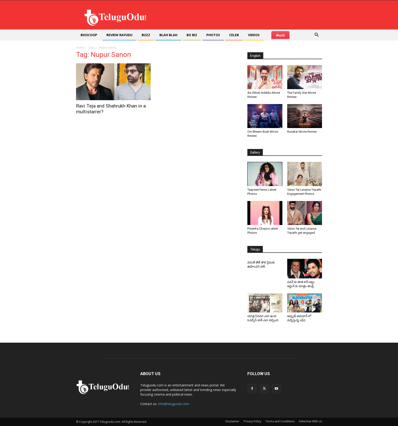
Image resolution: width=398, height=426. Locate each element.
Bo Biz (192, 35)
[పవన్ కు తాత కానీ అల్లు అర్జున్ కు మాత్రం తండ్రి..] (304, 268)
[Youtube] (276, 388)
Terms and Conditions (280, 421)
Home (80, 48)
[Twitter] (264, 388)
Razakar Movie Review (302, 131)
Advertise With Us (310, 421)
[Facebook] (252, 388)
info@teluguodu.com (173, 404)
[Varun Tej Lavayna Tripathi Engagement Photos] (304, 174)
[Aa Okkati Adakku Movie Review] (264, 77)
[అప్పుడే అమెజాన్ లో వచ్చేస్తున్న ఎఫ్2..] (304, 303)
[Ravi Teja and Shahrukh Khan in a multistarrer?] (113, 81)
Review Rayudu (119, 35)
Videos (254, 35)
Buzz (146, 35)
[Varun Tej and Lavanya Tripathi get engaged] (304, 213)
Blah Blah (168, 35)
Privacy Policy (252, 421)
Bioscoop (89, 35)
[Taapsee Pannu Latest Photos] (264, 174)
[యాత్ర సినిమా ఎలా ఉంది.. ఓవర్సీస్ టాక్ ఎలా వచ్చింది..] (264, 303)
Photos (213, 35)
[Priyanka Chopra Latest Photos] (264, 213)
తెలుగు (280, 35)
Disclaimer (232, 421)
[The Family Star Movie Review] (304, 77)
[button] (316, 35)
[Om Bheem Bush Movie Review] (264, 116)
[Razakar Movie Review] (304, 116)
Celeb (234, 35)
